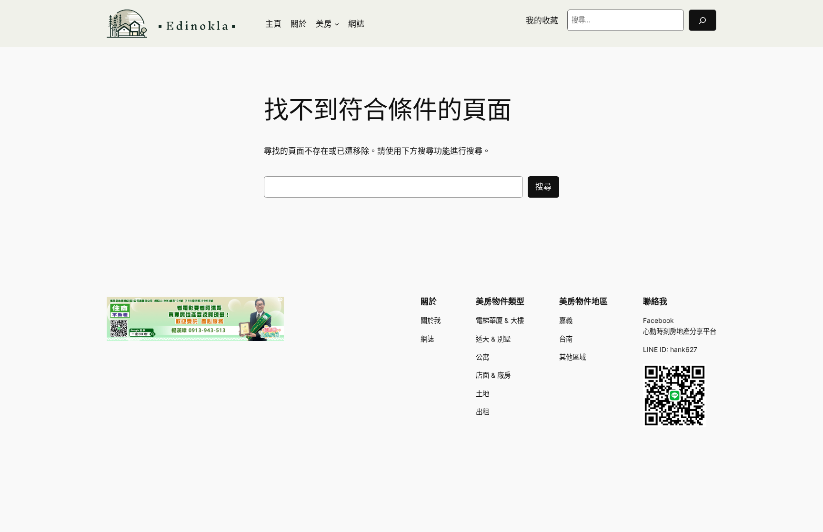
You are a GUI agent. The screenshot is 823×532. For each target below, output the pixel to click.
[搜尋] (702, 20)
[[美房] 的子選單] (336, 23)
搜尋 (543, 186)
